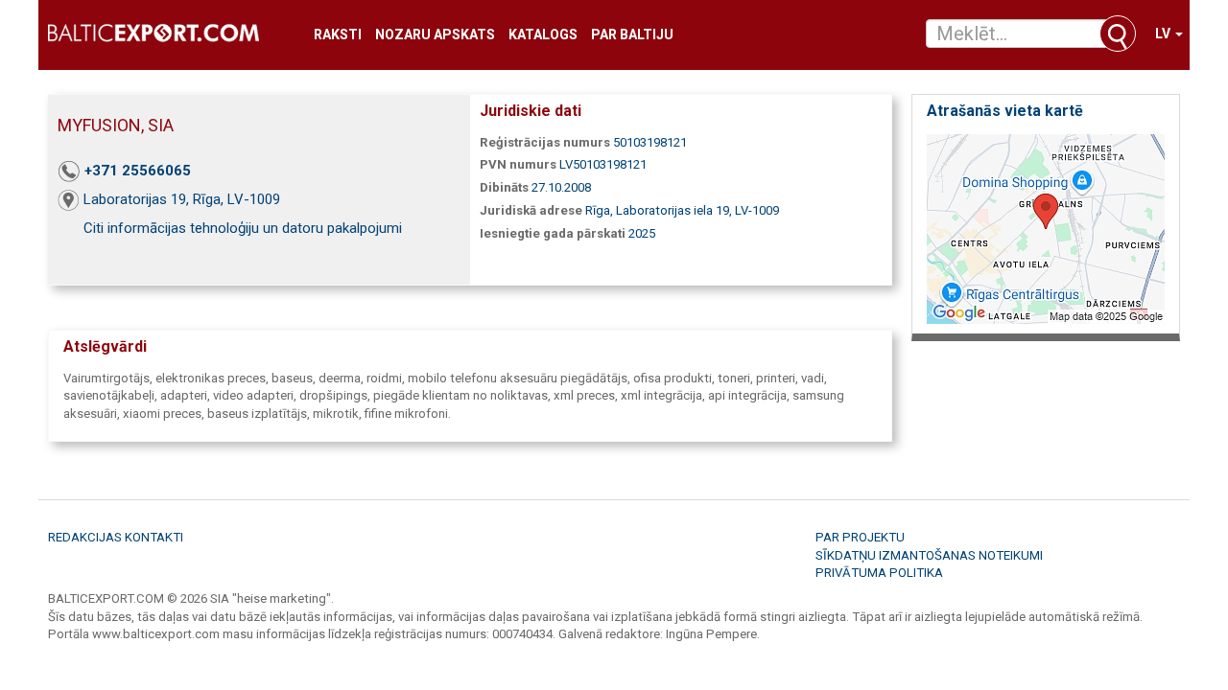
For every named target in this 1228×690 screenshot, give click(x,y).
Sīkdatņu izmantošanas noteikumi (929, 555)
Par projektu (860, 537)
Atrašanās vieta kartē (1005, 111)
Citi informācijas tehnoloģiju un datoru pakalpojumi (242, 228)
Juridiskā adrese (531, 210)
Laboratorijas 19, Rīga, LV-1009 (181, 199)
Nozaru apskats (435, 35)
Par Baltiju (632, 35)
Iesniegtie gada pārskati (553, 233)
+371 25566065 (137, 170)
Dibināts (504, 187)
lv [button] (1164, 33)
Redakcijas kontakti (115, 537)
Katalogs (543, 35)
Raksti (338, 35)
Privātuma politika (879, 572)
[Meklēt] (1117, 33)
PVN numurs (518, 164)
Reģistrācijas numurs (545, 142)
